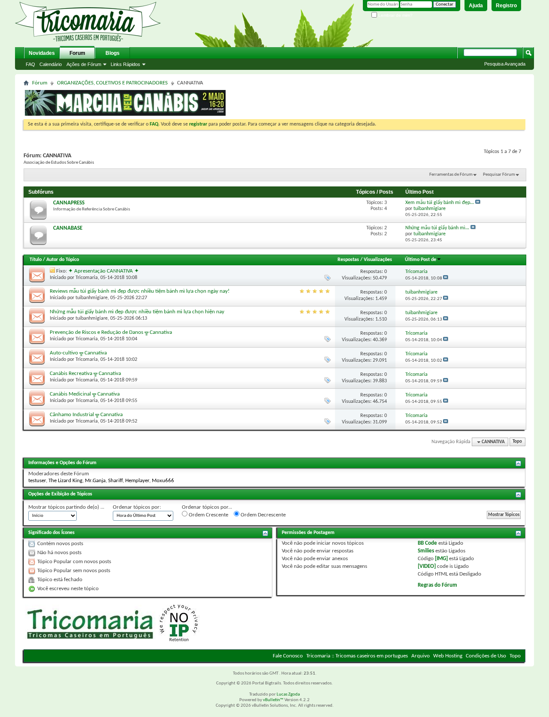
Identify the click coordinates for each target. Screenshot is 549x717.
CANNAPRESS (68, 203)
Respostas (348, 259)
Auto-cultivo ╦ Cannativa (78, 353)
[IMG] (441, 558)
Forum (77, 53)
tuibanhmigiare (91, 297)
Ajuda (476, 6)
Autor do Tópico (62, 259)
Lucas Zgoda (288, 694)
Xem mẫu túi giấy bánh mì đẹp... (439, 202)
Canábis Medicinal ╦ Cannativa (85, 394)
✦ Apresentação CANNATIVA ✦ (103, 271)
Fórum (39, 83)
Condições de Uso (486, 656)
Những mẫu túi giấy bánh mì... (437, 228)
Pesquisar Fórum (499, 174)
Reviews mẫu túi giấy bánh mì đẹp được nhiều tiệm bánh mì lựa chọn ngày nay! (139, 291)
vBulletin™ (273, 700)
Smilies (426, 551)
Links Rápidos (125, 64)
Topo (517, 442)
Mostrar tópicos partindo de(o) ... (66, 507)
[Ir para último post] (445, 278)
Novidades (42, 53)
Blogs (113, 53)
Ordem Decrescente (262, 515)
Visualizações (378, 259)
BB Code (427, 543)
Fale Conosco (288, 656)
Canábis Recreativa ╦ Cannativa (85, 373)
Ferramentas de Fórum (451, 174)
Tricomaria (86, 277)
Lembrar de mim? (395, 15)
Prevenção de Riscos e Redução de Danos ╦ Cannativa (111, 332)
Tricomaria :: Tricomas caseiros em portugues (357, 656)
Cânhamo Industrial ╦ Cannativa (86, 414)
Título (36, 259)
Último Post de (420, 259)
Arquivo (420, 656)
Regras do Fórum (437, 585)
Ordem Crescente (207, 515)
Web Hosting (447, 656)
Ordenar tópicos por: (137, 507)
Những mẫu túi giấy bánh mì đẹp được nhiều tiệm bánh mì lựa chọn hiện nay (137, 312)
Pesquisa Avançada (504, 63)
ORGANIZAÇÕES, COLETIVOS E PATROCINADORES (112, 83)
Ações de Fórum (83, 64)
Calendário (50, 64)
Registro (506, 6)
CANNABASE (67, 228)
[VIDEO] (427, 566)
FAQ (30, 64)
